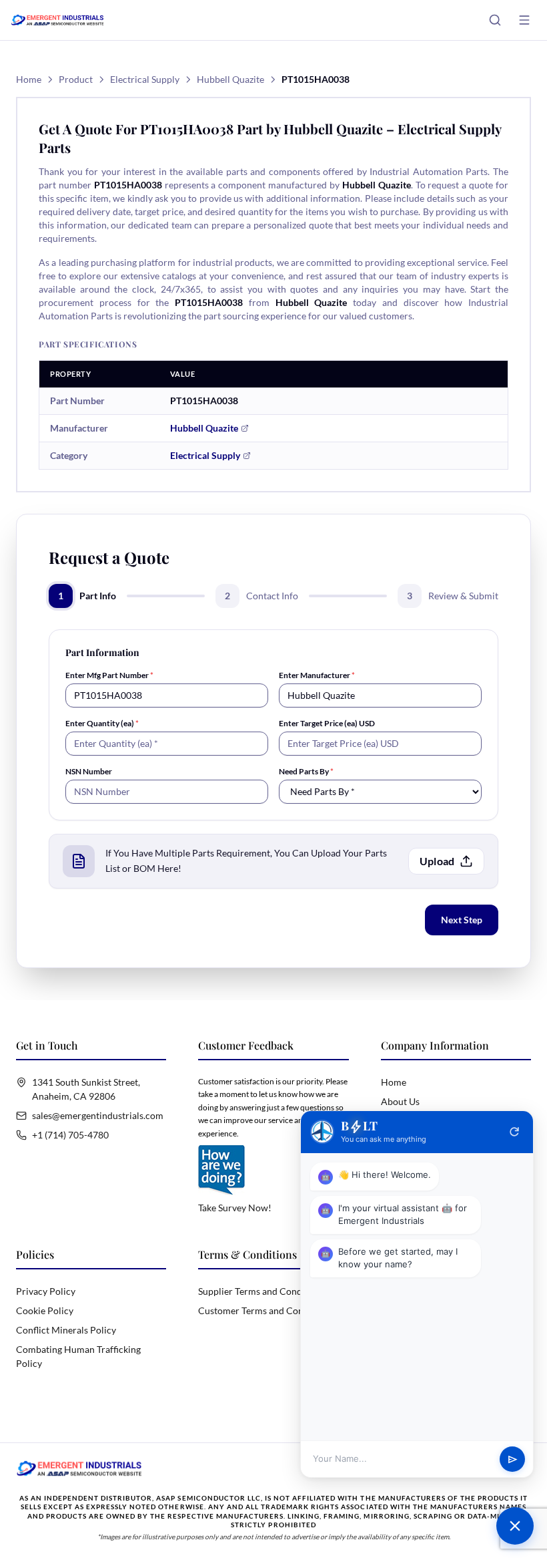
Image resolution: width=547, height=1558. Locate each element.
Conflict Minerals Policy (66, 1330)
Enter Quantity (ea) (102, 723)
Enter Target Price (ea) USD (327, 723)
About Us (400, 1101)
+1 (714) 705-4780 (70, 1134)
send (512, 1459)
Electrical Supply (144, 79)
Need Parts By (306, 771)
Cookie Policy (44, 1310)
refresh (514, 1132)
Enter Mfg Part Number (109, 675)
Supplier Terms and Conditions (262, 1291)
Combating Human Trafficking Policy (78, 1356)
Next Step (461, 919)
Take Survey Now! (234, 1207)
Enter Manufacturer (317, 675)
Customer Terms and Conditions (265, 1310)
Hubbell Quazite (230, 79)
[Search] (495, 20)
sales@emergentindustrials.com (97, 1115)
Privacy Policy (45, 1291)
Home (28, 79)
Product (76, 79)
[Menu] (524, 20)
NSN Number (88, 771)
